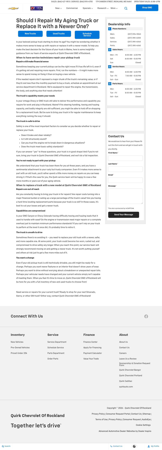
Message (112, 186)
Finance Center (90, 342)
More (113, 8)
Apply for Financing (92, 348)
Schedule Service (87, 35)
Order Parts (52, 359)
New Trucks (30, 34)
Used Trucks (59, 34)
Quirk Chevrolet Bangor (130, 370)
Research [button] (101, 8)
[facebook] (146, 316)
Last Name (113, 164)
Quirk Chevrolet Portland (130, 376)
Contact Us (124, 348)
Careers (122, 353)
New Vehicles (17, 342)
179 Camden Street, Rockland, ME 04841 (114, 2)
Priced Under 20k (19, 353)
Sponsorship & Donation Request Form (134, 364)
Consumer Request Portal (118, 414)
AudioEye (146, 420)
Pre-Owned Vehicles (20, 348)
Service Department (56, 342)
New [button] (57, 8)
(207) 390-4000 (134, 38)
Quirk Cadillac (125, 381)
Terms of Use (101, 420)
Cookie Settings (143, 425)
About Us (123, 342)
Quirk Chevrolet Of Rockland (138, 408)
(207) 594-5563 (134, 34)
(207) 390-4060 (134, 45)
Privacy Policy (98, 414)
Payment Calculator (92, 353)
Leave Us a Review (128, 359)
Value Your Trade (91, 359)
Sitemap (147, 414)
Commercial (72, 8)
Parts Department (55, 353)
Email (111, 175)
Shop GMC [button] (147, 8)
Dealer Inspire (144, 431)
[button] (126, 8)
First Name (113, 153)
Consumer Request (132, 420)
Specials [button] (87, 8)
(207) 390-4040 (134, 42)
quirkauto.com (126, 387)
